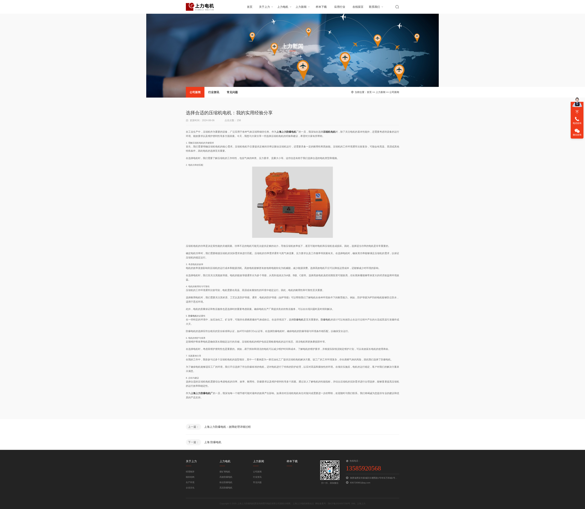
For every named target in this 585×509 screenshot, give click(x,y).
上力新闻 (301, 6)
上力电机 (282, 6)
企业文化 (190, 487)
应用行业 (339, 6)
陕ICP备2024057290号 (339, 503)
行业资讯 (213, 92)
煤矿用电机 (225, 471)
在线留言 (358, 6)
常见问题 (232, 92)
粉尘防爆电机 (226, 482)
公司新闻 (195, 92)
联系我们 (374, 6)
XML (353, 503)
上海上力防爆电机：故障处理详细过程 (227, 426)
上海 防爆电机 (212, 442)
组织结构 (190, 477)
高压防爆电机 (226, 487)
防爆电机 (192, 316)
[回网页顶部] (577, 112)
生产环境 (190, 482)
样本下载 (321, 6)
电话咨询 (577, 123)
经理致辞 (190, 471)
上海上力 (361, 503)
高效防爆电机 (226, 477)
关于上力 (264, 6)
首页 (249, 6)
